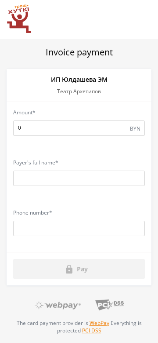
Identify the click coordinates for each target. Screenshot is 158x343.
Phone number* (32, 212)
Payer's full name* (35, 162)
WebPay (99, 323)
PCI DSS (91, 330)
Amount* (24, 112)
